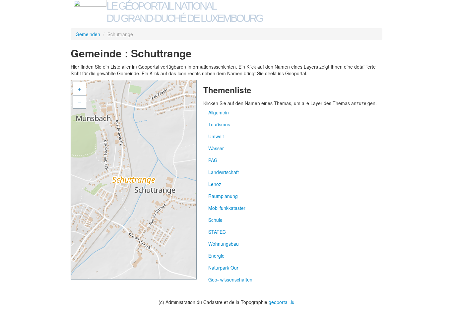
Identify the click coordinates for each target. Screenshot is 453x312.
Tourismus (219, 124)
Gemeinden (88, 34)
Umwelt (216, 136)
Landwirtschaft (223, 172)
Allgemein (218, 112)
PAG (213, 160)
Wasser (216, 148)
